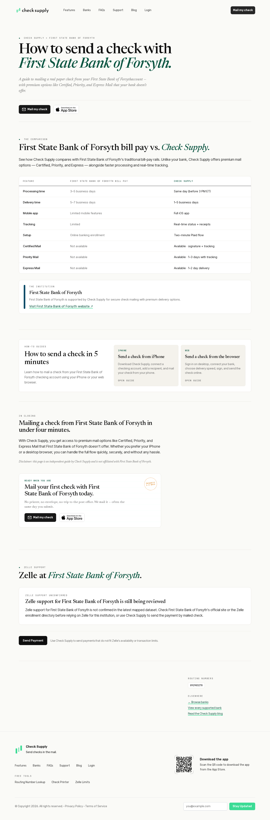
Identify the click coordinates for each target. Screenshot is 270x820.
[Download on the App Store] (66, 109)
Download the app (214, 759)
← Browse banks (198, 702)
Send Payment (33, 640)
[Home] (33, 10)
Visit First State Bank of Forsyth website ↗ (61, 306)
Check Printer (60, 782)
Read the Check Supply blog (205, 713)
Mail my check (243, 10)
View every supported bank (205, 707)
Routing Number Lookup (30, 782)
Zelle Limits (82, 782)
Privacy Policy (74, 806)
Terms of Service (96, 806)
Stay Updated (242, 806)
